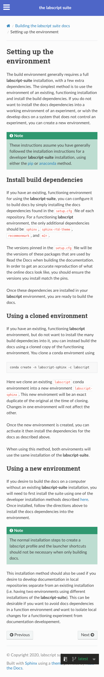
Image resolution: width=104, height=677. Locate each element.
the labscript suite (55, 8)
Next (86, 635)
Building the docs (42, 26)
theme (57, 663)
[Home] (8, 26)
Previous (21, 635)
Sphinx (31, 663)
